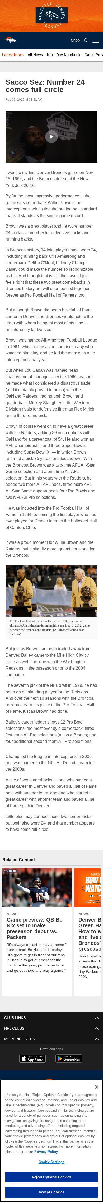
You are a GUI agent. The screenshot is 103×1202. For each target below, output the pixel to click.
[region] (51, 1141)
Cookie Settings (51, 1162)
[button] (51, 136)
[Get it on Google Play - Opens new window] (69, 1067)
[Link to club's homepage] (10, 38)
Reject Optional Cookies (51, 1177)
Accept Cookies (51, 1192)
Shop (75, 40)
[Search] (86, 40)
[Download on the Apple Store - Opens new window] (32, 1065)
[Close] (96, 1087)
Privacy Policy (45, 1151)
